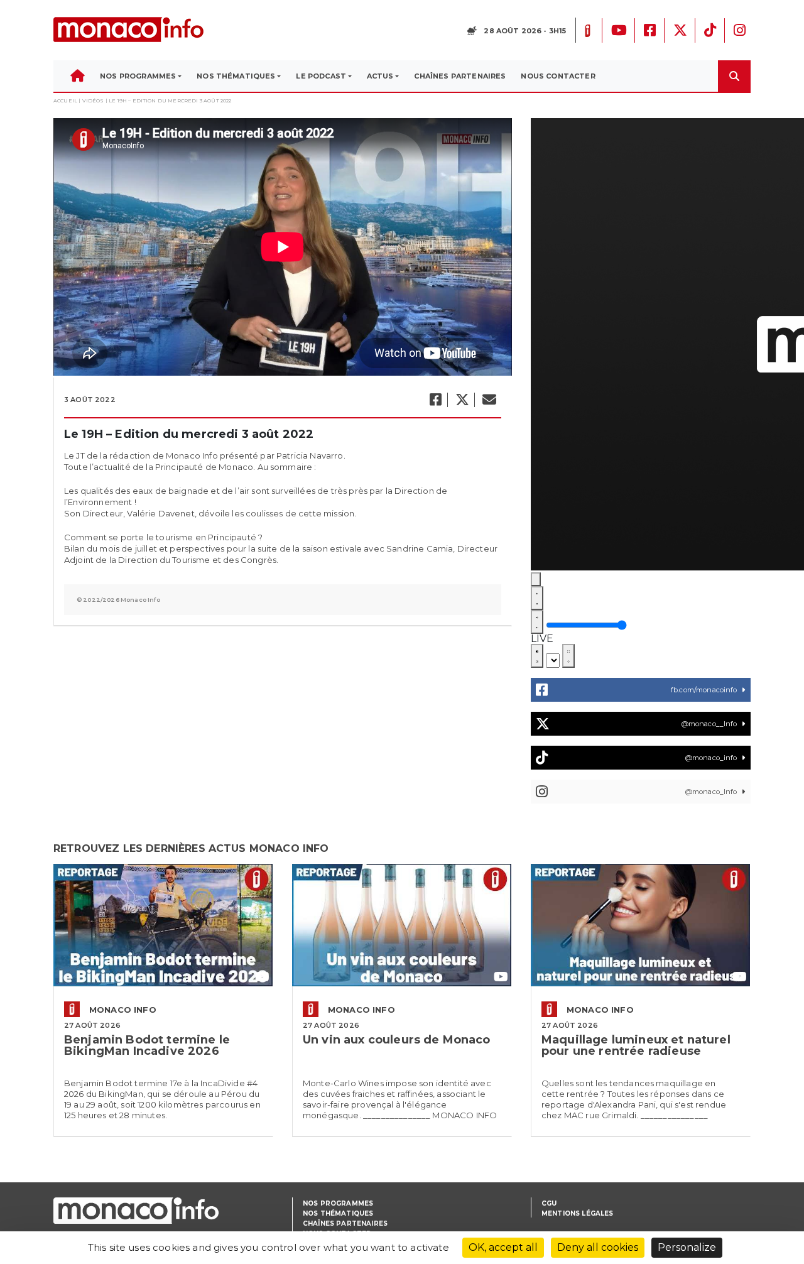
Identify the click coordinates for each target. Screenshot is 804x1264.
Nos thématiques (338, 1213)
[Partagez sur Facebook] (435, 399)
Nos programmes (338, 1203)
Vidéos (93, 100)
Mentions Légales (577, 1213)
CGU (549, 1203)
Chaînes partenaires (345, 1223)
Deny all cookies (597, 1247)
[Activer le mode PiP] (537, 656)
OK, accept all (503, 1247)
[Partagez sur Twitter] (462, 399)
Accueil (65, 100)
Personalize (687, 1247)
